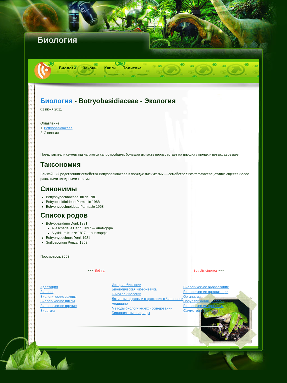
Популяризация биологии (203, 301)
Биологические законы (58, 297)
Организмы (192, 297)
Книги (110, 68)
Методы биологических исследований (142, 308)
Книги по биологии (126, 294)
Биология (57, 40)
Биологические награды (131, 313)
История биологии (126, 285)
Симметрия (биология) (201, 311)
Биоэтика (47, 311)
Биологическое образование (206, 287)
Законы (90, 68)
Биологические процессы (203, 306)
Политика (132, 68)
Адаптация (49, 287)
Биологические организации (205, 292)
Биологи (67, 68)
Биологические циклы (57, 301)
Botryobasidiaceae (58, 128)
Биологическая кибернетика (134, 289)
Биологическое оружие (58, 306)
